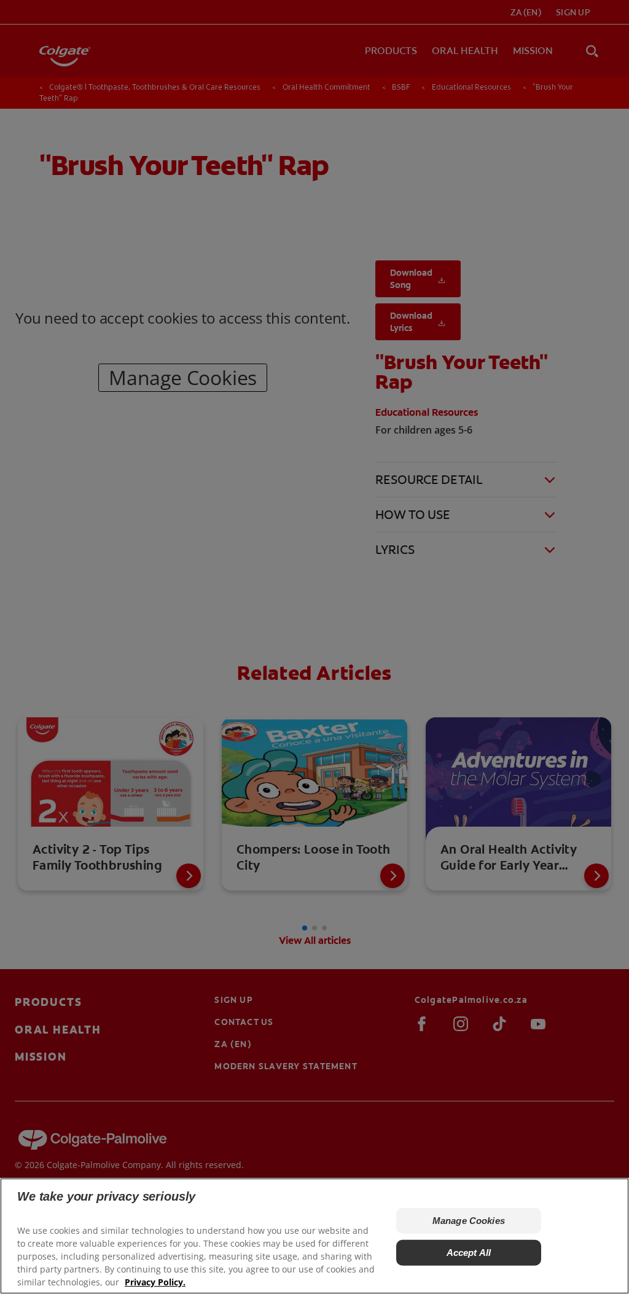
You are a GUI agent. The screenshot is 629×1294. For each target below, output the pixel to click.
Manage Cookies (468, 1220)
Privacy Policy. (155, 1282)
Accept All (469, 1252)
